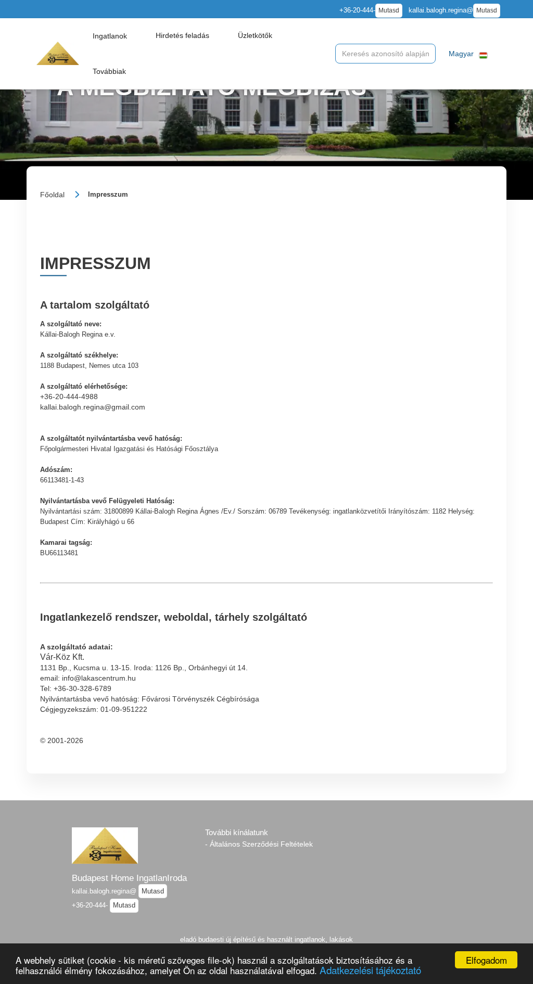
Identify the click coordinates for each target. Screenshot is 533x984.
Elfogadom (486, 959)
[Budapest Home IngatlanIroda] (57, 53)
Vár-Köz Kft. (62, 656)
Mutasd (388, 10)
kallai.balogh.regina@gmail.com (92, 407)
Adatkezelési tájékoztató (370, 970)
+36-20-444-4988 (69, 396)
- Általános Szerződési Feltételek (259, 844)
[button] (110, 36)
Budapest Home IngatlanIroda (129, 878)
